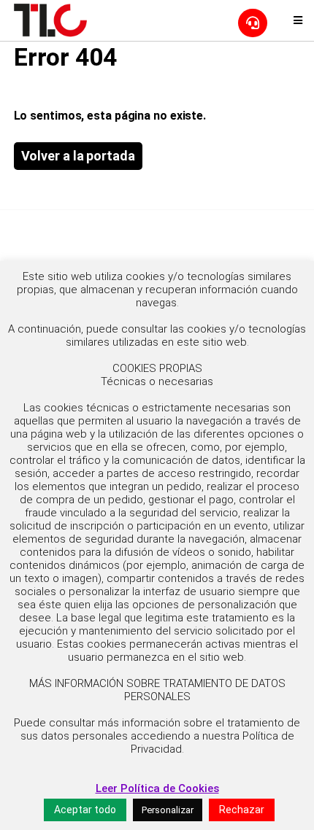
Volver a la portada (78, 155)
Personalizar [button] (168, 809)
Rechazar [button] (241, 809)
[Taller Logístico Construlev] (50, 20)
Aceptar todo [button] (85, 809)
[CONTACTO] (252, 23)
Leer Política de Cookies (157, 788)
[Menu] (297, 20)
